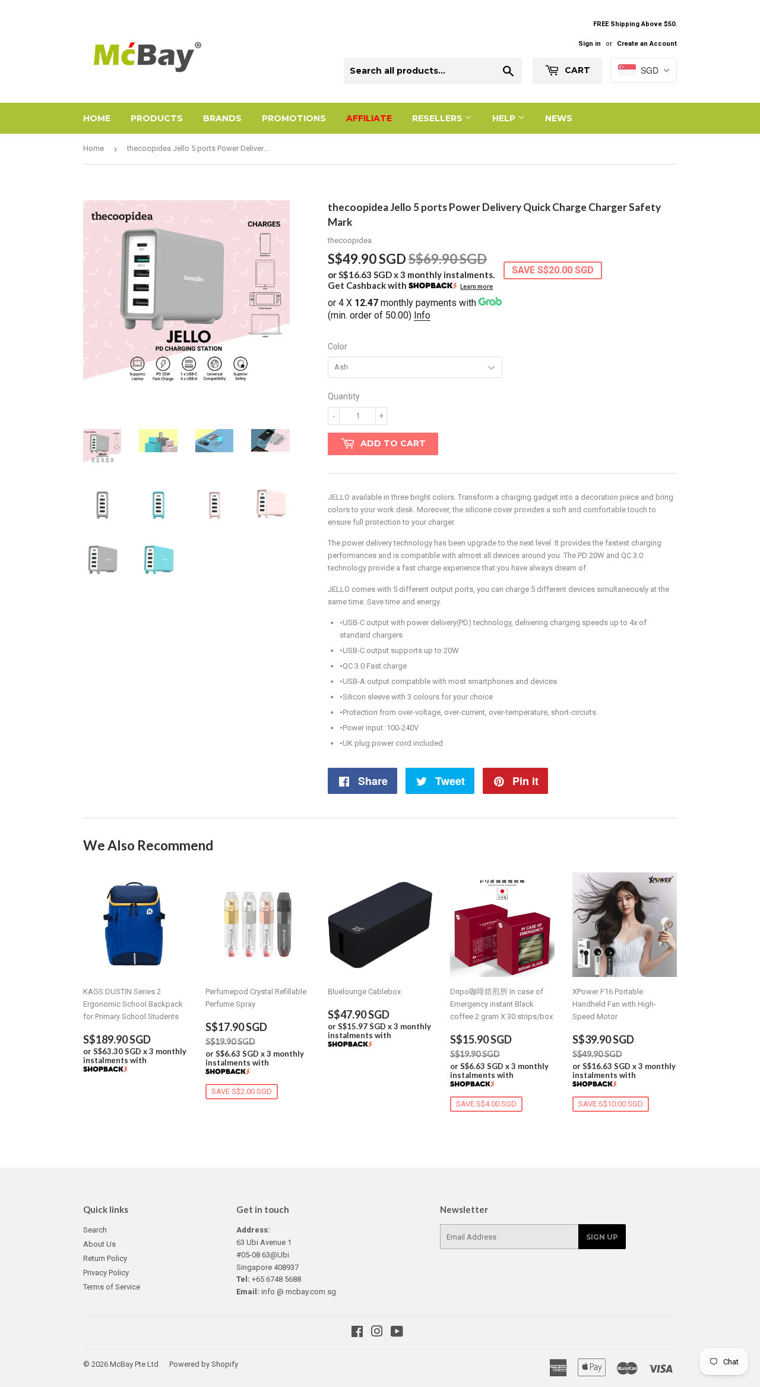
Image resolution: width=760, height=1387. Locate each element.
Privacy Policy (106, 1272)
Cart (576, 70)
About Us (99, 1244)
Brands (222, 118)
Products (157, 118)
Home (96, 118)
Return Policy (105, 1258)
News (558, 118)
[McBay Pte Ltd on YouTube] (397, 1333)
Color (337, 346)
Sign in (589, 44)
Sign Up (602, 1236)
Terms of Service (111, 1286)
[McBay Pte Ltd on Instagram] (377, 1333)
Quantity (344, 396)
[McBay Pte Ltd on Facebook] (357, 1333)
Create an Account (647, 44)
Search (95, 1229)
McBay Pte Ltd (134, 1364)
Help (505, 118)
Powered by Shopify (203, 1364)
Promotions (294, 118)
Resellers (438, 118)
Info (422, 315)
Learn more (476, 286)
